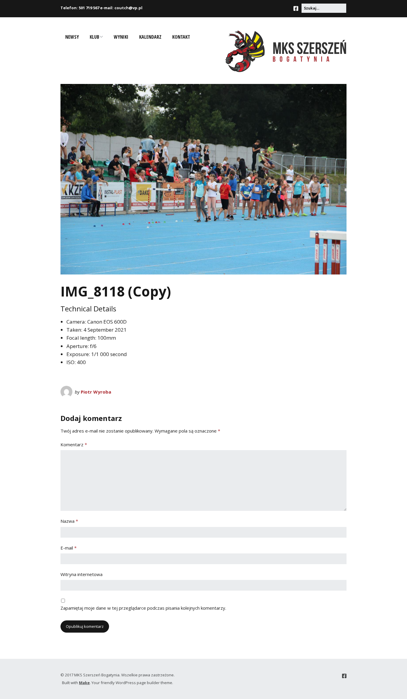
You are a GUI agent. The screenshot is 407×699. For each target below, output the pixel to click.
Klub (94, 37)
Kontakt (181, 37)
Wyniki (121, 37)
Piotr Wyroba (96, 392)
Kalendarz (150, 37)
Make (84, 682)
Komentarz (73, 444)
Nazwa (69, 521)
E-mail (68, 548)
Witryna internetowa (81, 574)
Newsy (72, 37)
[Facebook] (297, 8)
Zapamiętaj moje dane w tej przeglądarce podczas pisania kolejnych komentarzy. (143, 608)
